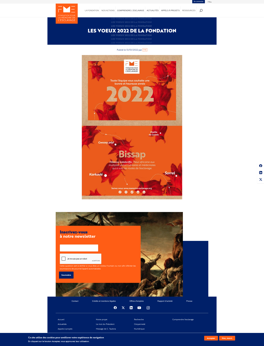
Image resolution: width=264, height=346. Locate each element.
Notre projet (101, 319)
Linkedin (260, 173)
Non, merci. (227, 338)
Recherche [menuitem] (201, 10)
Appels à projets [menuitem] (170, 10)
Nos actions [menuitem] (108, 10)
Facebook (260, 166)
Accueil (61, 319)
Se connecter (199, 1)
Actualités (62, 324)
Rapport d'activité (165, 301)
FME (144, 50)
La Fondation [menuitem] (92, 10)
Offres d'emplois (137, 301)
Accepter (211, 338)
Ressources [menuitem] (188, 10)
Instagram (148, 307)
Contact (75, 301)
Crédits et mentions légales (104, 301)
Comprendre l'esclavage (183, 319)
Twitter (260, 180)
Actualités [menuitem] (153, 10)
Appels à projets (65, 329)
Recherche (139, 319)
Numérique (139, 329)
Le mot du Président (105, 324)
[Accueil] (67, 14)
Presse (189, 301)
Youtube (140, 307)
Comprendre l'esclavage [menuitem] (130, 10)
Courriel (63, 242)
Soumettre (66, 274)
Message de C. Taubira (106, 329)
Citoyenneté (139, 324)
